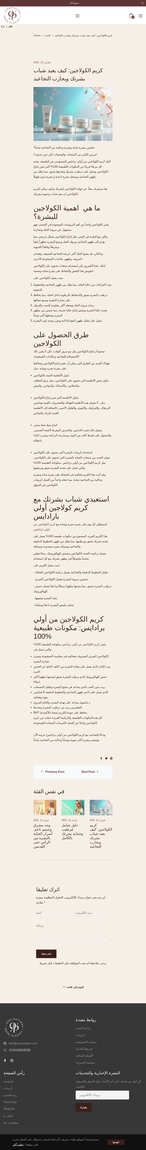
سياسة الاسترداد (85, 1062)
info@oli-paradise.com (23, 1043)
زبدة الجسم (10, 1095)
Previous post (54, 771)
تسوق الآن (74, 3)
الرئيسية (8, 1081)
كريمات (80, 1035)
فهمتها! (116, 1142)
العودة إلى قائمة (75, 986)
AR (10, 26)
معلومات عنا (11, 1122)
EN (2, 26)
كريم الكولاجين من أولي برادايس (81, 644)
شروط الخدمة (84, 1048)
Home (37, 35)
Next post (88, 771)
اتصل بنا (8, 1115)
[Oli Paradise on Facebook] (78, 1119)
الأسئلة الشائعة (84, 1055)
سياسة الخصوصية (86, 1041)
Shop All (9, 1108)
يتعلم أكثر (18, 1144)
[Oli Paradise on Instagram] (88, 1119)
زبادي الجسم (83, 1028)
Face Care (10, 1102)
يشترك (83, 1107)
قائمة (47, 35)
